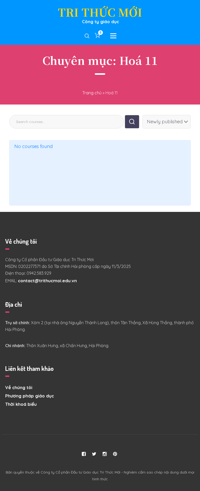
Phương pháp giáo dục (29, 395)
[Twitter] (94, 454)
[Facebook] (84, 454)
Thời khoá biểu (21, 404)
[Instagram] (105, 454)
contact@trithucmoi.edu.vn (47, 280)
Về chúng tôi (18, 387)
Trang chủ (92, 92)
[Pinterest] (115, 454)
